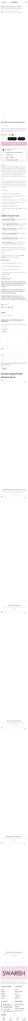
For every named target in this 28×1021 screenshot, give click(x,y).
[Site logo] (14, 2)
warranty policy (6, 274)
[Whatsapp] (5, 1015)
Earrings (24, 491)
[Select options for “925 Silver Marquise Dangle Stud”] (25, 728)
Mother (18, 491)
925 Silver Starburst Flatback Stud (14, 952)
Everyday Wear (11, 723)
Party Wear (19, 492)
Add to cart (12, 138)
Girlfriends (14, 491)
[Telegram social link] (12, 307)
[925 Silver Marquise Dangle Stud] (14, 781)
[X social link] (7, 307)
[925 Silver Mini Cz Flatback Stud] (14, 665)
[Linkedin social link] (10, 307)
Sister (21, 491)
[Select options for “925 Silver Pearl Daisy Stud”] (25, 497)
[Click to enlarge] (3, 117)
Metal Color (4, 134)
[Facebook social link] (5, 307)
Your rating (4, 329)
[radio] (10, 135)
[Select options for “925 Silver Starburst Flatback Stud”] (25, 844)
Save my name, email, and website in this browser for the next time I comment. (13, 364)
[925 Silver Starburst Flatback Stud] (14, 896)
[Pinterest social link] (9, 307)
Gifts (3, 491)
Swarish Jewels (5, 247)
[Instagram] (2, 1015)
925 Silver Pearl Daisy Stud (14, 605)
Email (2, 355)
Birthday (6, 491)
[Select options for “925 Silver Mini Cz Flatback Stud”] (25, 613)
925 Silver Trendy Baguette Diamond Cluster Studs (14, 489)
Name (2, 348)
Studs (7, 492)
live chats (19, 208)
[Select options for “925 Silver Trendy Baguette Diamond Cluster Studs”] (25, 382)
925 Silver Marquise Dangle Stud (14, 836)
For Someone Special (13, 492)
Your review (4, 331)
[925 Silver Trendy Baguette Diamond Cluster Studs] (14, 434)
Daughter (10, 491)
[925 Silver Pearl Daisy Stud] (14, 550)
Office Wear (17, 723)
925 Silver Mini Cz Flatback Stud (14, 721)
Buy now (21, 138)
